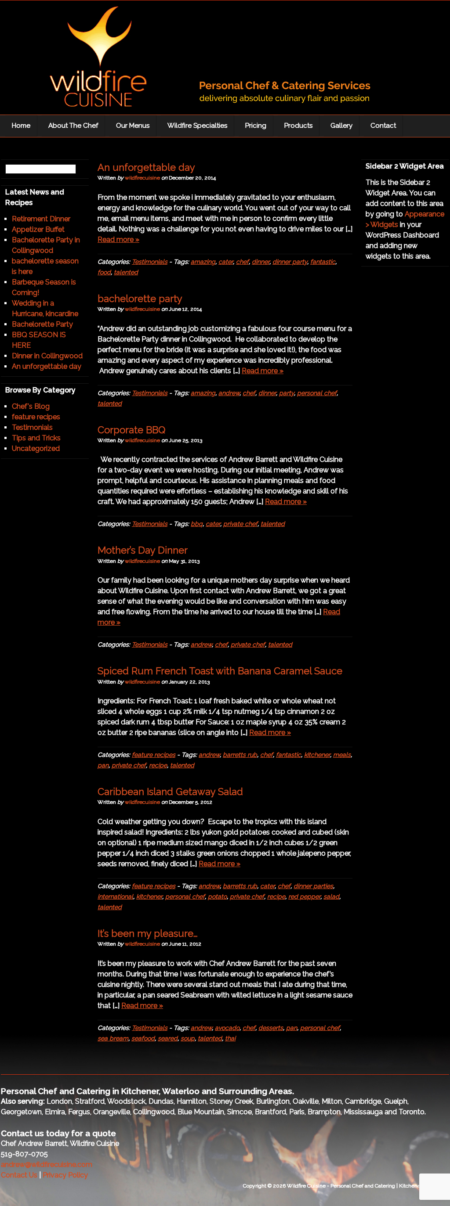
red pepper (304, 896)
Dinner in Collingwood (47, 356)
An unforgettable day (146, 167)
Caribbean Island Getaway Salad (170, 791)
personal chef (317, 392)
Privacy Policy (65, 1175)
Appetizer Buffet (38, 229)
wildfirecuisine (142, 178)
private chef (240, 523)
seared (168, 1038)
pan (103, 765)
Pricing (255, 126)
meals (342, 754)
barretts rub (240, 754)
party (286, 392)
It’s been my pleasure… (148, 933)
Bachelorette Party (42, 324)
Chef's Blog (31, 406)
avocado (227, 1027)
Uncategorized (36, 448)
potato (217, 896)
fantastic (322, 261)
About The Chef (73, 126)
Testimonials (149, 261)
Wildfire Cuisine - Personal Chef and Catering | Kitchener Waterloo (198, 60)
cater (225, 261)
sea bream (113, 1038)
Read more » (118, 239)
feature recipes (153, 754)
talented (126, 272)
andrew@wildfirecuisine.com (46, 1164)
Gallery (341, 126)
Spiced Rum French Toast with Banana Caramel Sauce (220, 671)
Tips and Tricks (36, 438)
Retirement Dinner (41, 219)
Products (298, 126)
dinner (260, 261)
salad (331, 896)
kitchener (317, 754)
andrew (229, 392)
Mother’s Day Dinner (143, 550)
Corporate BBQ (131, 430)
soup (188, 1038)
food (104, 272)
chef (242, 261)
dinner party (289, 261)
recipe (158, 765)
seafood (143, 1038)
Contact (383, 126)
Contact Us (19, 1175)
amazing (203, 261)
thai (230, 1038)
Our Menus (132, 126)
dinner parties (313, 885)
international (115, 896)
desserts (270, 1027)
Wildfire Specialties (197, 126)
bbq (197, 523)
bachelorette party (140, 298)
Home (21, 126)
